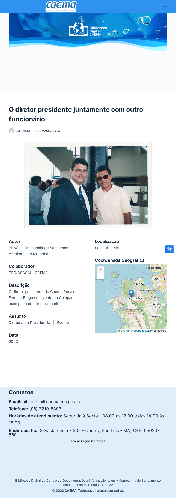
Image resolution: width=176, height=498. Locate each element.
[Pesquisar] (165, 76)
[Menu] (165, 6)
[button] (131, 293)
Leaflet (124, 330)
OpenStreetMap (142, 330)
